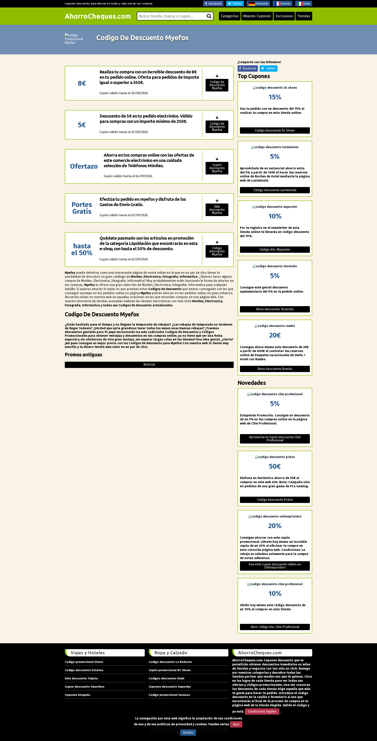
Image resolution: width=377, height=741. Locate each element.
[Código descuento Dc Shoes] (275, 88)
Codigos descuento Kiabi (166, 678)
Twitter (236, 3)
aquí (236, 724)
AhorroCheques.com (98, 16)
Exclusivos (284, 16)
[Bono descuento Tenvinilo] (275, 266)
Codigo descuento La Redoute (170, 662)
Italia (306, 3)
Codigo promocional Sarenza (169, 695)
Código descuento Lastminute (274, 190)
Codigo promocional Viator (84, 662)
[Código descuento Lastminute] (275, 147)
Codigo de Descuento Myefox (217, 85)
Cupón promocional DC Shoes (170, 670)
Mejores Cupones (257, 16)
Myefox (149, 365)
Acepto (188, 732)
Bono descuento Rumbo (275, 369)
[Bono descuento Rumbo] (275, 326)
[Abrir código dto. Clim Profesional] (275, 584)
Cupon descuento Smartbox (84, 686)
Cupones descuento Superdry (170, 686)
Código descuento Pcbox (275, 500)
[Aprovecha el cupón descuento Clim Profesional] (275, 394)
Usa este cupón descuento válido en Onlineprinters (275, 565)
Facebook (214, 3)
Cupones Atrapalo (77, 695)
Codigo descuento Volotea (84, 670)
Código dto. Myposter (275, 249)
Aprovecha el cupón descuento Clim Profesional (275, 438)
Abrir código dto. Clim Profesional (275, 627)
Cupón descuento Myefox (217, 168)
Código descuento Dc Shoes (275, 130)
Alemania (261, 3)
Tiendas (303, 16)
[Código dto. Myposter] (275, 207)
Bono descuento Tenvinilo (275, 309)
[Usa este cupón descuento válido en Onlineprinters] (275, 516)
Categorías (230, 16)
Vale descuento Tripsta (81, 678)
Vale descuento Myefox (217, 210)
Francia (285, 3)
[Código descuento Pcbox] (275, 457)
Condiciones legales (262, 711)
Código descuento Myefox (217, 251)
